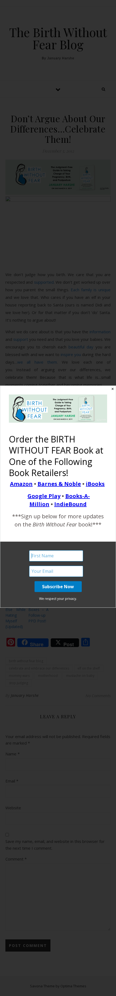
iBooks (95, 483)
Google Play (44, 496)
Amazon (21, 483)
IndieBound (70, 504)
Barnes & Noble (59, 483)
